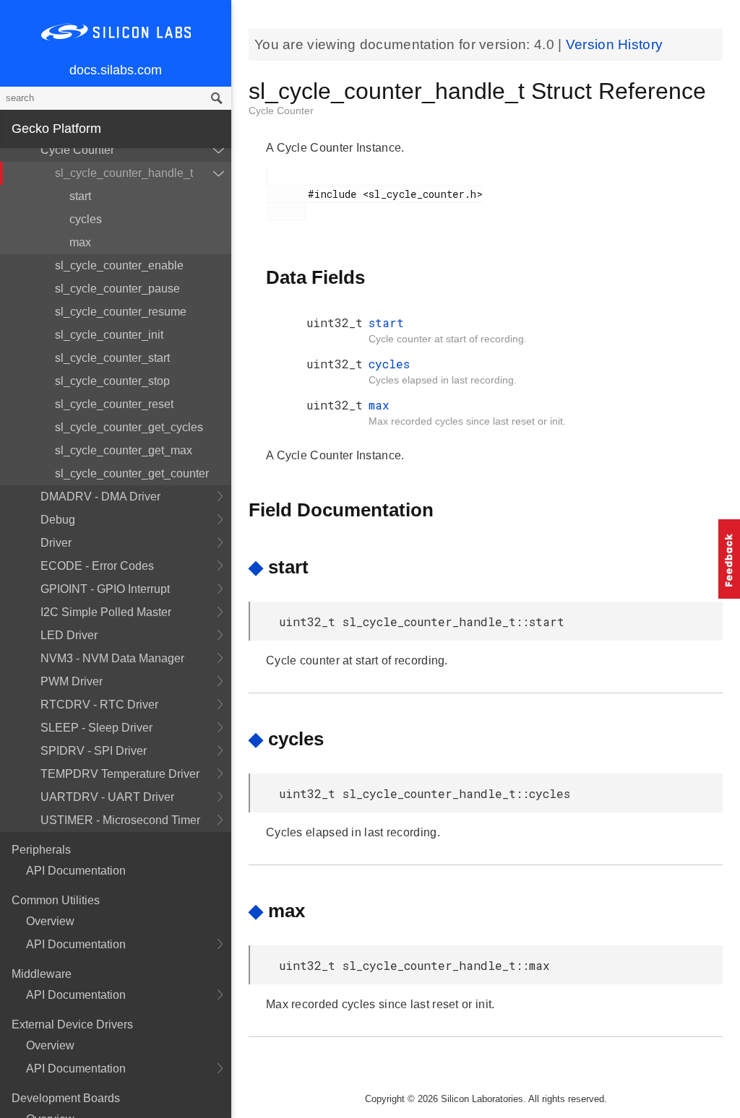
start (80, 196)
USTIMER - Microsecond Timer (120, 820)
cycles (85, 219)
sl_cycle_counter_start (112, 358)
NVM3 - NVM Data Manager (112, 658)
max (80, 242)
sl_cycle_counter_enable (119, 265)
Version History (614, 44)
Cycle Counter (77, 150)
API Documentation (76, 870)
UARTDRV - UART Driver (107, 797)
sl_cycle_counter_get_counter (132, 473)
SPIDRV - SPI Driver (93, 751)
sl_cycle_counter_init (109, 335)
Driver (56, 543)
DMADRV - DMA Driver (100, 496)
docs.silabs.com (115, 70)
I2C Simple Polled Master (105, 612)
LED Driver (69, 635)
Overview (50, 921)
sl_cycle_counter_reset (114, 404)
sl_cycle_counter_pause (117, 288)
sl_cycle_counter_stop (112, 381)
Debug (57, 520)
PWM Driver (71, 681)
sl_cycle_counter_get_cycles (129, 427)
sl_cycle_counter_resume (120, 312)
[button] (729, 559)
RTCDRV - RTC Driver (99, 704)
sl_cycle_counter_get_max (123, 450)
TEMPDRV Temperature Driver (119, 774)
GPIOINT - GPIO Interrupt (105, 589)
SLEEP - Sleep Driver (96, 728)
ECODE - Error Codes (97, 566)
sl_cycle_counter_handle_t (124, 173)
